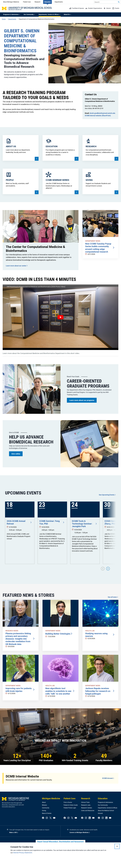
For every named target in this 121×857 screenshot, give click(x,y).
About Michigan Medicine (11, 2)
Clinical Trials (85, 802)
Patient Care (27, 2)
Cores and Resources (87, 810)
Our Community (103, 805)
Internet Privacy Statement (22, 853)
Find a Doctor (68, 802)
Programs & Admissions (105, 802)
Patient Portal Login (70, 808)
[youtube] (54, 818)
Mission (44, 805)
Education (47, 2)
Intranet (100, 813)
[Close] (117, 846)
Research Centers (86, 808)
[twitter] (50, 818)
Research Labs (85, 805)
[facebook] (43, 818)
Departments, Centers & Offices (107, 808)
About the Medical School (106, 810)
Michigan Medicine (51, 798)
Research (37, 2)
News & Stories (46, 813)
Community (45, 808)
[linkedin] (90, 818)
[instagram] (47, 818)
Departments (59, 2)
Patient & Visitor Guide (71, 805)
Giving (44, 810)
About (44, 802)
